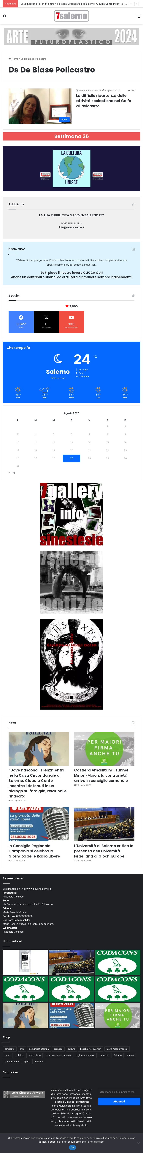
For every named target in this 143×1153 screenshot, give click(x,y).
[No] (138, 1143)
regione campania (85, 1055)
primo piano (34, 1055)
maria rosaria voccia (117, 1048)
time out (38, 1061)
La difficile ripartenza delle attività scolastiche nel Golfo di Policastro (103, 101)
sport (26, 1061)
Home (14, 58)
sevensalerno (12, 1061)
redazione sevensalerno (58, 1055)
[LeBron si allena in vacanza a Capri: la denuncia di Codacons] (117, 989)
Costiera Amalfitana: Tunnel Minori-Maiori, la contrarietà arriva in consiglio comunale (68, 3)
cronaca (58, 1048)
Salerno (118, 1055)
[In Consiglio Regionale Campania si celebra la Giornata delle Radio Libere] (39, 824)
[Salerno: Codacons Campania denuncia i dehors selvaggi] (117, 962)
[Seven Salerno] (71, 16)
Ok (72, 1147)
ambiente (10, 1048)
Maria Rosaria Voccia (90, 90)
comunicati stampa (39, 1048)
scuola (130, 1055)
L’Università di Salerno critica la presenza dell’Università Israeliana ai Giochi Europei (104, 851)
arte (22, 1048)
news (7, 1055)
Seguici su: (11, 1072)
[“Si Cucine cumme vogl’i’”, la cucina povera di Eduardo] (25, 962)
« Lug (12, 472)
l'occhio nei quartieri (90, 1048)
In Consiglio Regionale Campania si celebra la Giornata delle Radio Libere (34, 851)
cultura (71, 1048)
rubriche (104, 1055)
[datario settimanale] (71, 36)
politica (19, 1055)
